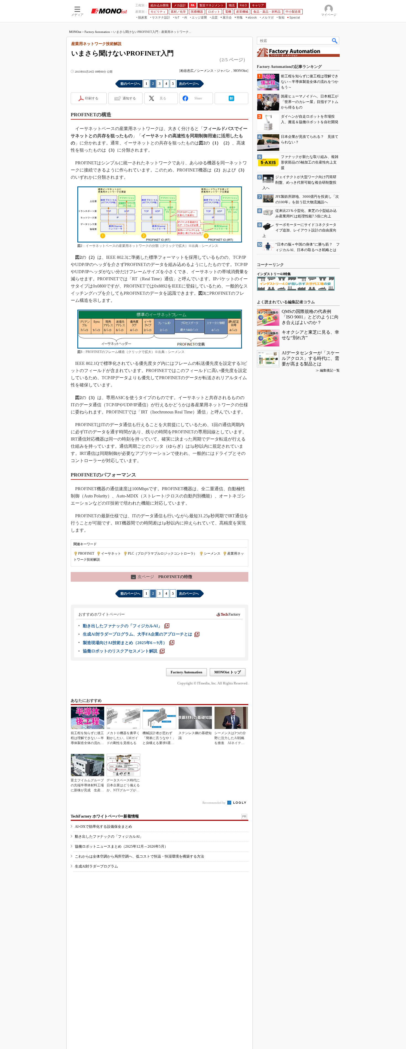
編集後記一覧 (330, 370)
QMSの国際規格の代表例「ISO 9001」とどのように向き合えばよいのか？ (310, 317)
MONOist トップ (227, 672)
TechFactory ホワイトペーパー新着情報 (105, 816)
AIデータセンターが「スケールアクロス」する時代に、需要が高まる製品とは (310, 358)
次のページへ (189, 84)
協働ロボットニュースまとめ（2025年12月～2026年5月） (121, 846)
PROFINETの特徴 (162, 576)
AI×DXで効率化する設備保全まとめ (103, 826)
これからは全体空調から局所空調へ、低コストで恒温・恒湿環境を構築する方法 (139, 856)
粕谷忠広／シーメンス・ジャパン (205, 71)
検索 (335, 40)
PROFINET (86, 553)
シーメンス (212, 553)
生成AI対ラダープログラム (96, 866)
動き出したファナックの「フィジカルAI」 (109, 836)
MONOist (75, 31)
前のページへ (130, 84)
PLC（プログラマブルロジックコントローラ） (162, 553)
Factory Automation (97, 31)
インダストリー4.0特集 (274, 274)
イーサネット (111, 553)
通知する (129, 98)
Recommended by (214, 802)
